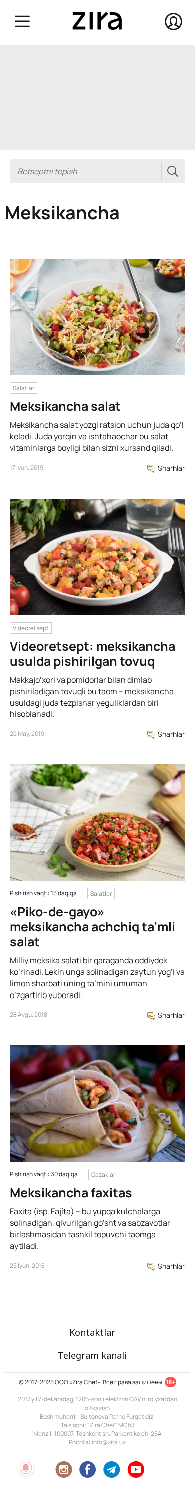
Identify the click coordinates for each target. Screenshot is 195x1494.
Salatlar (23, 388)
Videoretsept (31, 628)
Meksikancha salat (65, 406)
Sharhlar (170, 468)
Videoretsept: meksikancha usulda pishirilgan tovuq (93, 653)
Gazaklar (104, 1174)
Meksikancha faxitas (71, 1192)
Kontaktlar (93, 1332)
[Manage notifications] (26, 1468)
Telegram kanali (92, 1355)
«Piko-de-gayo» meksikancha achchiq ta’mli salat (93, 926)
